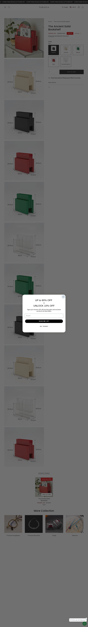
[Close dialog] (63, 296)
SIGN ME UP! (44, 321)
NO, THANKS (44, 326)
